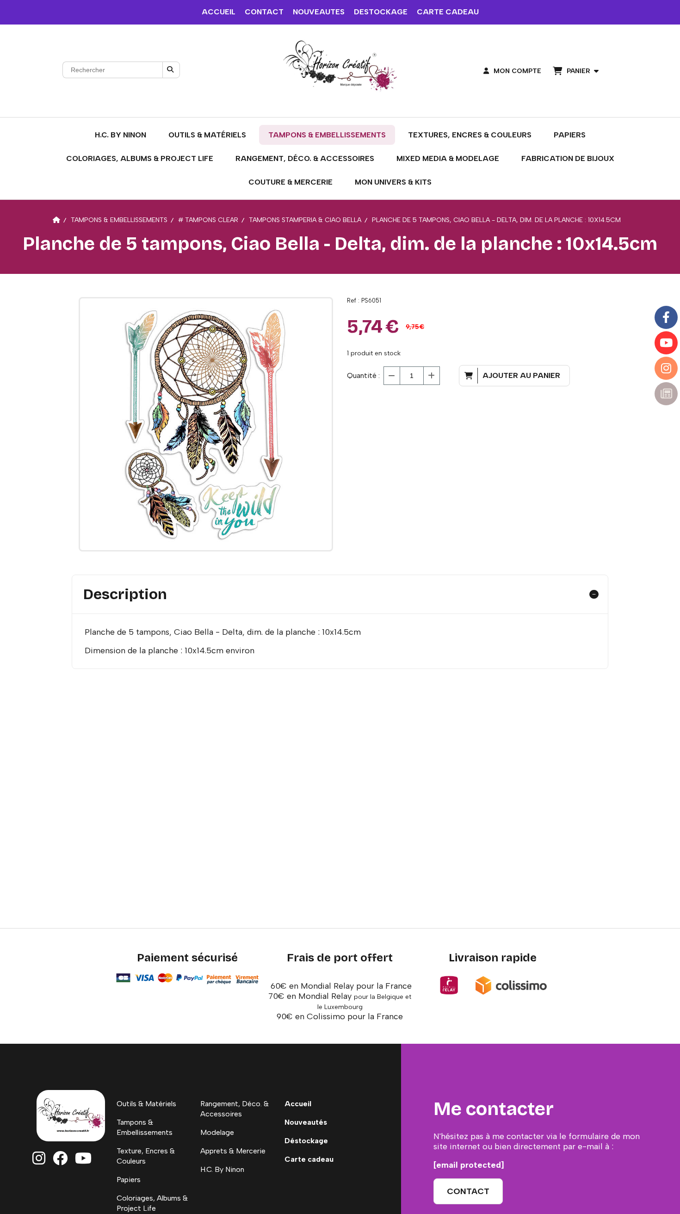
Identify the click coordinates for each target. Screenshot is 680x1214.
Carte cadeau (309, 1159)
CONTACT (264, 11)
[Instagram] (666, 368)
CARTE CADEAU (448, 11)
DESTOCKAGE (381, 11)
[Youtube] (666, 342)
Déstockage (306, 1140)
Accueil (297, 1103)
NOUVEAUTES (319, 11)
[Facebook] (666, 317)
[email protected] (468, 1165)
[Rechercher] (171, 70)
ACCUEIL (218, 11)
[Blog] (666, 393)
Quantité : (363, 375)
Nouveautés (305, 1122)
